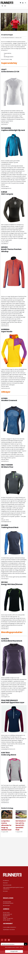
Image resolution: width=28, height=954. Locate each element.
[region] (14, 949)
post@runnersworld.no (11, 927)
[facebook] (2, 940)
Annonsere (5, 891)
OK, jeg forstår (14, 951)
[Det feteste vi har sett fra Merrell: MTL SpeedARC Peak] (21, 811)
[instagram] (5, 940)
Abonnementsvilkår (7, 885)
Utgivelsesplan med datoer (9, 929)
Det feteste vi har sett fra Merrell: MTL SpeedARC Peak (20, 825)
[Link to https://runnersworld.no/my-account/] (22, 2)
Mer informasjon (6, 905)
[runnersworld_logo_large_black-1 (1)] (7, 2)
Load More (14, 858)
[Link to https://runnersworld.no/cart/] (20, 2)
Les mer (21, 947)
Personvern (5, 882)
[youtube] (8, 940)
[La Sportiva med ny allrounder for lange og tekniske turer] (6, 811)
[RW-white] (12, 873)
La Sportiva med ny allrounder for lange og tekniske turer (6, 825)
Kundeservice (6, 880)
